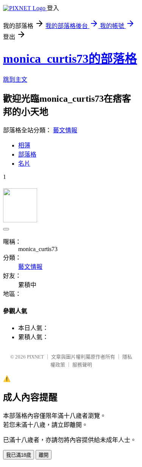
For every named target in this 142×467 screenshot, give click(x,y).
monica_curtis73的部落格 (70, 58)
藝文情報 (65, 130)
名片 (24, 163)
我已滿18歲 (18, 455)
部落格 (27, 154)
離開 (43, 455)
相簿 (24, 145)
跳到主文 (15, 79)
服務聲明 (82, 365)
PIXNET (35, 357)
